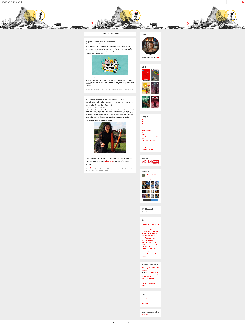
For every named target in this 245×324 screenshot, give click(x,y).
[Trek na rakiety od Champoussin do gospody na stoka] (157, 183)
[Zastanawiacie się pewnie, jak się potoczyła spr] (148, 187)
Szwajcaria (146, 248)
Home (206, 2)
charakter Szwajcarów (152, 224)
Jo (95, 44)
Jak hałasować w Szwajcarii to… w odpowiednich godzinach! (149, 283)
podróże (143, 132)
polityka (143, 134)
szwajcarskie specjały (146, 142)
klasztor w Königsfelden (113, 168)
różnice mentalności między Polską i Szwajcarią (149, 242)
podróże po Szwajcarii (150, 235)
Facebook (214, 2)
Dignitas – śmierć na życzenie (152, 272)
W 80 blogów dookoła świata (148, 147)
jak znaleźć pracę (144, 231)
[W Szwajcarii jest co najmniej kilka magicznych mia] (148, 191)
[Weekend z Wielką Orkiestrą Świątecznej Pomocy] (144, 187)
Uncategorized (145, 144)
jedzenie (149, 231)
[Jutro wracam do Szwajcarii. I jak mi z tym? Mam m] (144, 196)
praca (147, 238)
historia (88, 168)
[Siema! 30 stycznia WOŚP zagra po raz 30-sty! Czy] (157, 187)
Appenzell (146, 222)
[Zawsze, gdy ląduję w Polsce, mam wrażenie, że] (152, 196)
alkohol (143, 222)
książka (150, 233)
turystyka (156, 253)
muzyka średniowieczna (96, 170)
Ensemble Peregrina (108, 161)
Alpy (144, 222)
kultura (97, 89)
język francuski (154, 231)
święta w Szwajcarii (149, 256)
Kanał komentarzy (146, 301)
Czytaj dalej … (89, 87)
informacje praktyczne (91, 89)
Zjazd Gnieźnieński (104, 170)
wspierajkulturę (88, 90)
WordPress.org (145, 303)
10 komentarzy (103, 44)
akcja (114, 89)
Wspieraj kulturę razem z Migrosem (100, 42)
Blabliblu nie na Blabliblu (234, 2)
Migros (125, 89)
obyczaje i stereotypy (146, 130)
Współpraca (222, 2)
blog (151, 222)
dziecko (156, 228)
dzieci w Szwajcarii (152, 228)
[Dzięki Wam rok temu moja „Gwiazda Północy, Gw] (144, 191)
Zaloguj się (144, 296)
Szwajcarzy (151, 253)
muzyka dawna (88, 170)
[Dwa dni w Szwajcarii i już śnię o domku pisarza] (152, 191)
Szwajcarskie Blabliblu (13, 2)
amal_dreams (145, 267)
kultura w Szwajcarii (119, 89)
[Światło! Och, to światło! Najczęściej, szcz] (148, 183)
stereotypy (151, 246)
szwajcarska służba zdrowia (154, 251)
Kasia (143, 278)
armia (150, 222)
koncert (119, 168)
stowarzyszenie (130, 89)
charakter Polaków (144, 224)
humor (143, 121)
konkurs (146, 233)
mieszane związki (155, 233)
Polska (155, 237)
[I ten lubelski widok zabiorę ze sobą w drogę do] (157, 191)
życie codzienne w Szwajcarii (104, 89)
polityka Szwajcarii (149, 237)
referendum (145, 240)
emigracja (144, 229)
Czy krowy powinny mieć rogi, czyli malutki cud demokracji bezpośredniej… (150, 269)
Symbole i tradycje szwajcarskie (148, 140)
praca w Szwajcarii (152, 238)
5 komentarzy (103, 107)
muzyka (130, 168)
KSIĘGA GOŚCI (145, 314)
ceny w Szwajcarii (155, 222)
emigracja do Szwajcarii (150, 229)
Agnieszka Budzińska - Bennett (102, 168)
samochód (147, 246)
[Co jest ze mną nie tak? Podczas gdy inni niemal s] (152, 187)
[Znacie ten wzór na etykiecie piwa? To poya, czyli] (144, 183)
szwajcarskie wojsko (145, 253)
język (143, 126)
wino (152, 254)
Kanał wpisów (144, 299)
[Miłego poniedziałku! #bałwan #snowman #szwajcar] (152, 183)
